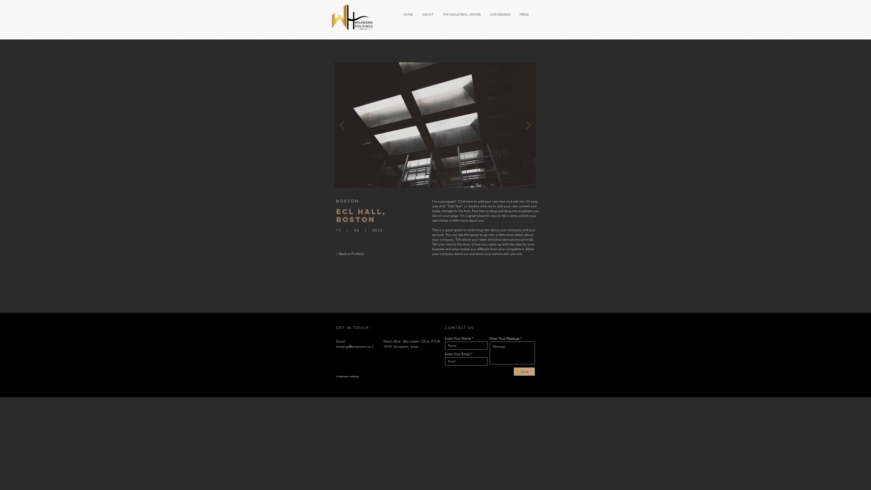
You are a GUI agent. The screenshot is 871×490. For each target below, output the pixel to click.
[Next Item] (528, 125)
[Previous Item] (342, 125)
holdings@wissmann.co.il (355, 346)
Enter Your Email (457, 354)
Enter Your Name (458, 338)
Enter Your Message (504, 338)
